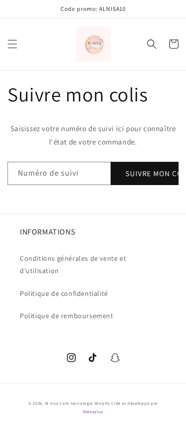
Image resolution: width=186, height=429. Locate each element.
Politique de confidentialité (64, 293)
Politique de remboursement (67, 315)
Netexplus (93, 411)
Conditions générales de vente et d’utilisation (73, 264)
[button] (12, 44)
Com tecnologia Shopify (85, 403)
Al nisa (52, 403)
